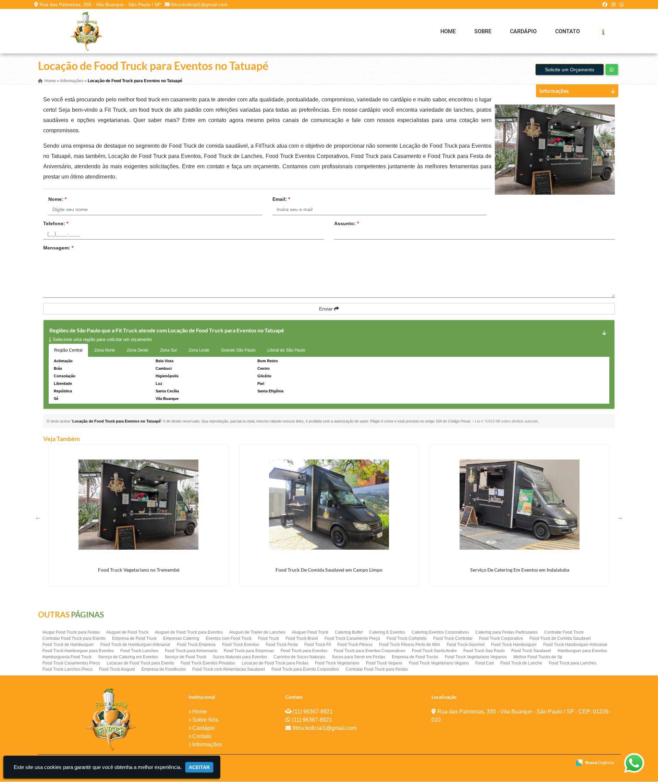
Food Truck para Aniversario (191, 650)
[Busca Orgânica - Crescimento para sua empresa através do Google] (595, 762)
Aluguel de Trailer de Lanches (257, 632)
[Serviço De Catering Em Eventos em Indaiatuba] (519, 504)
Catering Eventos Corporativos (440, 632)
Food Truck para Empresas (249, 650)
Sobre (482, 31)
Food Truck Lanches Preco (67, 669)
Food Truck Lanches (139, 650)
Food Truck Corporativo (501, 638)
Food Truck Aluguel (117, 669)
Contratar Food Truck (564, 632)
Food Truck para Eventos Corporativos (369, 650)
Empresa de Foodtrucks (164, 669)
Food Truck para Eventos (304, 650)
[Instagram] (613, 4)
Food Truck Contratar (453, 638)
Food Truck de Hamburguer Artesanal (135, 644)
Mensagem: (58, 248)
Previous (38, 517)
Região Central (68, 350)
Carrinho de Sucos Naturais (299, 657)
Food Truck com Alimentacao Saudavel (228, 669)
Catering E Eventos (387, 632)
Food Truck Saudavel (531, 650)
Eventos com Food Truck (229, 638)
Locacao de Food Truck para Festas (275, 663)
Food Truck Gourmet (466, 644)
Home (448, 31)
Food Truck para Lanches (572, 663)
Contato (567, 31)
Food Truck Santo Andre (434, 650)
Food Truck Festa (282, 644)
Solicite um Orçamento (569, 69)
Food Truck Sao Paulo (484, 650)
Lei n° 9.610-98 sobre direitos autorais (506, 421)
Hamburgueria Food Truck (67, 657)
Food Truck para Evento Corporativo (305, 669)
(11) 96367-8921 (313, 711)
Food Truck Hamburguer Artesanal (575, 644)
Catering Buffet (349, 632)
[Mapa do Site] (498, 763)
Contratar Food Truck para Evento (74, 638)
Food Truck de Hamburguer (68, 644)
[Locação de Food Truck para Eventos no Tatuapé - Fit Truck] (86, 31)
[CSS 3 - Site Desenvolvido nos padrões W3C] (539, 763)
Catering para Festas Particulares (506, 632)
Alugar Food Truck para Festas (71, 632)
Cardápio (523, 31)
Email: (281, 199)
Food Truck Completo (407, 638)
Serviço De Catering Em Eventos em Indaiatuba (519, 570)
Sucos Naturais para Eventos (240, 657)
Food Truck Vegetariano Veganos (476, 657)
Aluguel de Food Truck (127, 632)
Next (620, 517)
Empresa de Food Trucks (415, 657)
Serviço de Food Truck (185, 657)
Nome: (57, 199)
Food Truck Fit (317, 644)
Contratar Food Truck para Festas (376, 669)
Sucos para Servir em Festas (358, 657)
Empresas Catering (181, 638)
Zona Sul (168, 350)
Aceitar (199, 767)
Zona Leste (198, 350)
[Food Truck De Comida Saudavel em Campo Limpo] (329, 504)
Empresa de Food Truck (134, 638)
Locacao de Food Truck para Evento (140, 663)
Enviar (326, 308)
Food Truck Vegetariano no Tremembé (138, 570)
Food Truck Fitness (355, 644)
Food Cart (484, 663)
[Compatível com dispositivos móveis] (563, 763)
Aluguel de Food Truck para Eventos (189, 632)
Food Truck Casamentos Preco (71, 663)
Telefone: (55, 223)
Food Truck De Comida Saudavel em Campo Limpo (329, 570)
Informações (207, 744)
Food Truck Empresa (196, 644)
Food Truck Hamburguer (514, 644)
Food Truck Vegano (384, 663)
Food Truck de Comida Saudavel (560, 638)
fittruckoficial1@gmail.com (199, 4)
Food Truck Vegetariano (337, 663)
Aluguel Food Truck (310, 632)
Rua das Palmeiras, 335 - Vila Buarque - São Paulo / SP (100, 4)
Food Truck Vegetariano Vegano (439, 663)
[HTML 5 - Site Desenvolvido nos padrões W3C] (515, 763)
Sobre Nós (205, 720)
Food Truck (268, 638)
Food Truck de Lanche (521, 663)
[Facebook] (604, 4)
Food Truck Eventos (240, 644)
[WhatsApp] (622, 4)
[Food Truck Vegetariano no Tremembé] (138, 504)
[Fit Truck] (110, 719)
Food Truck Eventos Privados (208, 663)
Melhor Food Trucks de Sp (537, 657)
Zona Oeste (137, 350)
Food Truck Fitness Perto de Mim (409, 644)
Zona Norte (104, 350)
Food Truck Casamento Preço (352, 638)
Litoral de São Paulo (286, 350)
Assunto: (346, 223)
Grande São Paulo (238, 350)
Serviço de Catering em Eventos (128, 657)
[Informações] (603, 31)
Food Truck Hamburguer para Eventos (78, 650)
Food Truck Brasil (301, 638)
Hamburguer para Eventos (582, 650)
